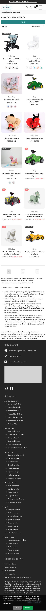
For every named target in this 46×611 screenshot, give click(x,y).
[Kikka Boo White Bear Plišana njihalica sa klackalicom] (11, 235)
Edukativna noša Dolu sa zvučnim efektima (34, 60)
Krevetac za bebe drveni (16, 455)
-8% (26, 149)
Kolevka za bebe (13, 462)
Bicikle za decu (13, 547)
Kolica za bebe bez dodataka (17, 448)
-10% (4, 189)
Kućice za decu (13, 513)
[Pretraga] (27, 7)
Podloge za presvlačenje (16, 499)
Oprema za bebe (10, 483)
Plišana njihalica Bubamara (34, 138)
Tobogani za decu (14, 509)
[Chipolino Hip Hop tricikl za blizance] (11, 42)
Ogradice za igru (13, 472)
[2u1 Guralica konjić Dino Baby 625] (11, 157)
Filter (23, 22)
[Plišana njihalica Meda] (11, 122)
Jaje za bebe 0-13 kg (14, 404)
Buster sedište (12, 424)
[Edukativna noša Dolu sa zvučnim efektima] (34, 42)
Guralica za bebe (13, 553)
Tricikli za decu (13, 543)
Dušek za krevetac (14, 468)
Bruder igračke (13, 523)
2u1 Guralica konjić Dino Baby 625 (11, 174)
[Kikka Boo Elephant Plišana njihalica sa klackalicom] (34, 198)
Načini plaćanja (9, 570)
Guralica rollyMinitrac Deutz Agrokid (34, 174)
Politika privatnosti (10, 567)
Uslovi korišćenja (10, 564)
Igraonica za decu (14, 519)
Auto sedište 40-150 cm (15, 417)
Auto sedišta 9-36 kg (14, 410)
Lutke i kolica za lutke (15, 533)
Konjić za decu (13, 526)
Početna (3, 12)
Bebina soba (8, 452)
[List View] (5, 26)
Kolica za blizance (14, 441)
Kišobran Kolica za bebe (16, 434)
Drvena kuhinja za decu (15, 516)
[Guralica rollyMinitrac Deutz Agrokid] (34, 157)
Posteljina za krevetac (15, 478)
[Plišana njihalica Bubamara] (34, 122)
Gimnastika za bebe (14, 502)
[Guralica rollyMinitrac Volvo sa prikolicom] (34, 235)
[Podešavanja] (31, 7)
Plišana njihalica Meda (11, 138)
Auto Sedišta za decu (11, 401)
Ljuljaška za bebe (13, 489)
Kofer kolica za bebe (14, 444)
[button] (35, 7)
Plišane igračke (13, 529)
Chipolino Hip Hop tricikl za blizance (12, 60)
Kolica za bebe (9, 428)
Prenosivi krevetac (14, 458)
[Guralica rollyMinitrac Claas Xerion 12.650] (11, 198)
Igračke (6, 507)
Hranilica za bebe (14, 485)
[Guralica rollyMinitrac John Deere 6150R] (34, 83)
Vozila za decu (9, 537)
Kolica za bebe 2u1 (14, 438)
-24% (26, 189)
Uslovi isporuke (9, 574)
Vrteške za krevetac (14, 475)
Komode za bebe (13, 465)
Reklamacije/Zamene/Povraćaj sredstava (17, 577)
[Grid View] (2, 26)
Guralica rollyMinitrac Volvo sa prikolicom (34, 253)
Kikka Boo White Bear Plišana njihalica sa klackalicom (11, 253)
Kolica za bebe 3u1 (14, 431)
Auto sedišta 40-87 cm (15, 414)
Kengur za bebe (13, 496)
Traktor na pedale (13, 550)
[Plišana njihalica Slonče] (11, 83)
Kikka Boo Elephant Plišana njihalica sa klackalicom (34, 215)
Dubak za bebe (13, 492)
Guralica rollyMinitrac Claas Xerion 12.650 (11, 215)
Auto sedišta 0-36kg (14, 407)
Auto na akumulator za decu (17, 540)
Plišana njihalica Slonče (11, 100)
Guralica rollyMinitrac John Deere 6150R (34, 101)
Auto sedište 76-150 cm (15, 420)
